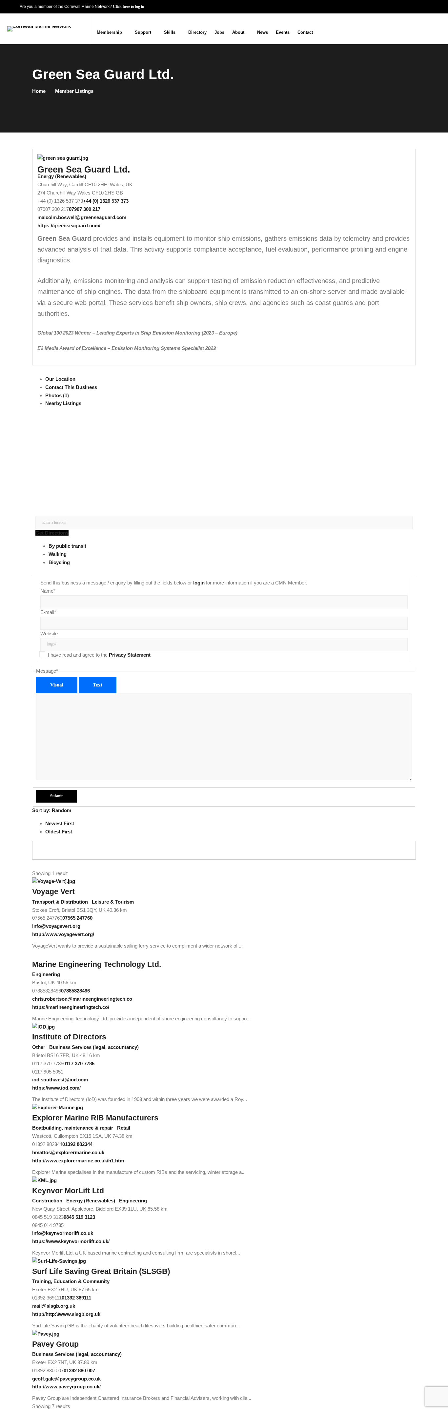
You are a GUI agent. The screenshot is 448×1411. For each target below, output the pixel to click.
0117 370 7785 (78, 1063)
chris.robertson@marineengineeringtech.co (82, 999)
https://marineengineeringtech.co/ (70, 1007)
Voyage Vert (53, 892)
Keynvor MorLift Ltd (68, 1191)
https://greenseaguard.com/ (68, 225)
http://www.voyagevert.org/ (63, 934)
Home (39, 91)
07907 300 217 (84, 209)
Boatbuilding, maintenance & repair (72, 1128)
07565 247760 (77, 918)
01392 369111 (76, 1297)
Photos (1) (57, 395)
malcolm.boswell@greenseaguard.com (81, 217)
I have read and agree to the (99, 655)
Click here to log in (128, 6)
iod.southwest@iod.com (60, 1079)
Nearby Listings (63, 403)
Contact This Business (71, 387)
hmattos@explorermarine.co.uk (68, 1152)
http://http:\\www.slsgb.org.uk (66, 1314)
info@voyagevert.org (56, 926)
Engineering (46, 974)
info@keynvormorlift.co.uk (62, 1233)
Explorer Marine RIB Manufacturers (95, 1118)
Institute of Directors (69, 1037)
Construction (47, 1200)
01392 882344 (77, 1144)
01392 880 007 (79, 1370)
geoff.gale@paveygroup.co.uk (66, 1378)
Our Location (60, 379)
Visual (56, 684)
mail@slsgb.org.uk (53, 1306)
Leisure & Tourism (112, 902)
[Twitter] (423, 28)
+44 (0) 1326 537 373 (106, 201)
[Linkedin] (435, 28)
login (199, 582)
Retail (123, 1128)
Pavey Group (55, 1344)
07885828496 (75, 990)
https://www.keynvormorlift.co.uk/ (71, 1241)
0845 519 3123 (79, 1217)
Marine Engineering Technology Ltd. (96, 964)
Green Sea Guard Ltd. (83, 169)
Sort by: (51, 810)
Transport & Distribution (60, 902)
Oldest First (58, 831)
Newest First (59, 823)
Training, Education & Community (71, 1281)
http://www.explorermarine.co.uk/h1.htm (78, 1160)
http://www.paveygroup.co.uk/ (66, 1386)
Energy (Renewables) (61, 176)
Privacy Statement (130, 655)
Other (38, 1047)
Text (97, 684)
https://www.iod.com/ (56, 1088)
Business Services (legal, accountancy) (93, 1047)
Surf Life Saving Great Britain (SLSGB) (101, 1271)
